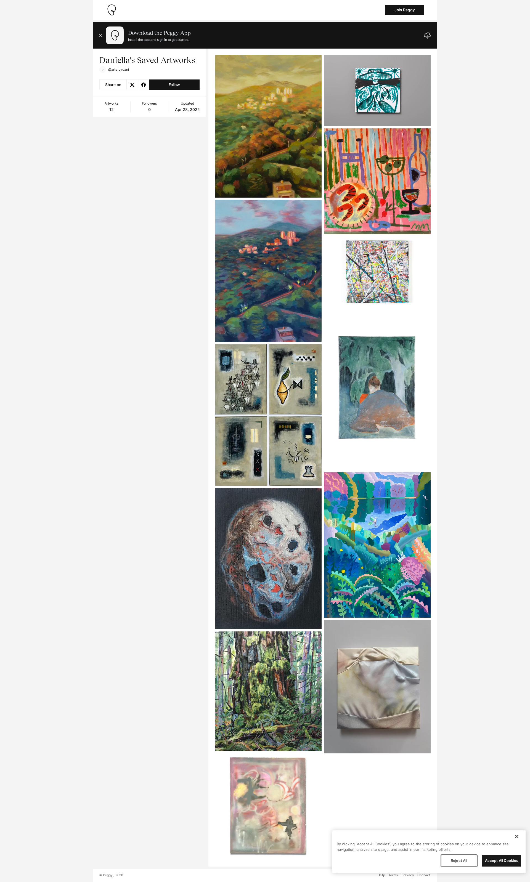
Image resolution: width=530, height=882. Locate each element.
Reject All (459, 860)
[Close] (517, 836)
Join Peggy (404, 9)
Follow (174, 84)
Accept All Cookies (501, 860)
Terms (393, 875)
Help (381, 875)
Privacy (407, 875)
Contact (424, 875)
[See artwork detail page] (268, 126)
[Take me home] (111, 9)
